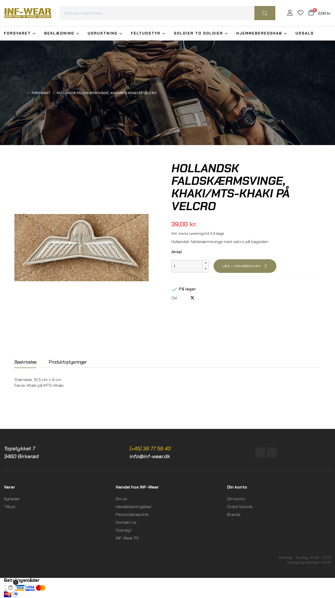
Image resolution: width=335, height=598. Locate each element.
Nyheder (12, 499)
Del (183, 298)
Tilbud (9, 506)
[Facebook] (260, 452)
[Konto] (289, 13)
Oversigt (123, 530)
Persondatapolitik (132, 514)
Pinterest (201, 298)
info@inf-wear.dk (150, 456)
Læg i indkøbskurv (241, 266)
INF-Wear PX (127, 538)
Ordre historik (240, 506)
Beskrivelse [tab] (25, 362)
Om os (121, 499)
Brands (234, 514)
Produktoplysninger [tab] (68, 362)
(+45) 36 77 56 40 (150, 448)
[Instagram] (271, 452)
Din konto (236, 499)
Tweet (192, 298)
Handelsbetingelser (134, 506)
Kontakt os (126, 522)
